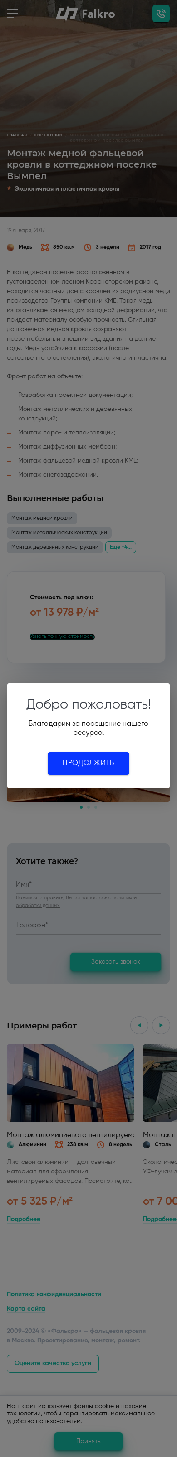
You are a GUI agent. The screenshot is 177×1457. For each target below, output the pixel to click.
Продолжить (88, 763)
